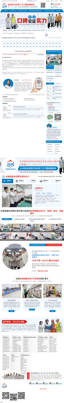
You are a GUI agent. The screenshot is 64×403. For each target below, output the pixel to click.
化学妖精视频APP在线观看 (17, 348)
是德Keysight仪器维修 (52, 348)
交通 (5, 356)
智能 (7, 358)
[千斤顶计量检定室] (11, 291)
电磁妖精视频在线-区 (50, 72)
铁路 (7, 356)
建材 (5, 358)
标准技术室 (32, 300)
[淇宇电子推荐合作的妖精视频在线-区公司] (49, 87)
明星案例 (4, 369)
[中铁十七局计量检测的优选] (49, 94)
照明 (8, 362)
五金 (3, 363)
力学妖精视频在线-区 (16, 33)
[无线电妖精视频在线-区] (54, 59)
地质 (7, 359)
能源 (8, 358)
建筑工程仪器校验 (41, 341)
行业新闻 (12, 358)
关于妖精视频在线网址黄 (32, 13)
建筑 (3, 358)
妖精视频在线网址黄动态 (15, 356)
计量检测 (23, 88)
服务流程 (22, 362)
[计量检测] (4, 5)
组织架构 (22, 359)
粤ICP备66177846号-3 (38, 400)
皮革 (5, 366)
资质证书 (22, 356)
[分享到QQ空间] (38, 54)
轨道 (3, 356)
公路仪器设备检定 (41, 340)
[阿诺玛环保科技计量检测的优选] (49, 90)
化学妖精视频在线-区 (23, 33)
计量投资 (25, 370)
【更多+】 (38, 109)
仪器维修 (58, 10)
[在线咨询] (27, 54)
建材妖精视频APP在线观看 (42, 348)
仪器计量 (56, 374)
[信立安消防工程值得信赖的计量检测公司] (7, 115)
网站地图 (1, 402)
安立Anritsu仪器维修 (52, 340)
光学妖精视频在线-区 (58, 76)
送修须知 (22, 363)
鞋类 (8, 365)
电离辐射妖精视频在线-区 (58, 73)
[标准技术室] (32, 291)
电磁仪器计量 (25, 341)
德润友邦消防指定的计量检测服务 (19, 106)
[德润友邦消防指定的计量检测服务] (7, 108)
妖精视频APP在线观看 (22, 10)
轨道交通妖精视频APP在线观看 (43, 347)
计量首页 (6, 10)
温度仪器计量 (25, 344)
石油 (8, 363)
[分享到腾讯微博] (41, 54)
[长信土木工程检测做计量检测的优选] (49, 97)
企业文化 (25, 359)
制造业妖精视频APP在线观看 (42, 351)
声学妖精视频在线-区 (50, 76)
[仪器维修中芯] (52, 291)
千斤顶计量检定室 (11, 300)
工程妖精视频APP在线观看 (49, 10)
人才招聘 (22, 370)
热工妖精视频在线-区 (9, 33)
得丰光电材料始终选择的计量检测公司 (9, 98)
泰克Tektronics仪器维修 (53, 351)
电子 (3, 362)
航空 (8, 356)
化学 (5, 359)
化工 (3, 365)
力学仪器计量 (25, 348)
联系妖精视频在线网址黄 (43, 13)
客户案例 (17, 13)
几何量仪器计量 (25, 347)
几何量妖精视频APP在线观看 (17, 340)
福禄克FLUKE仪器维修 (53, 341)
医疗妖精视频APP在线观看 (17, 351)
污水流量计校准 (25, 340)
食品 (7, 363)
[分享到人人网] (42, 54)
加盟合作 (22, 372)
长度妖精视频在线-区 (30, 33)
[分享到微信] (43, 54)
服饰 (7, 366)
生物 (3, 359)
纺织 (3, 366)
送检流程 (25, 362)
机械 (5, 363)
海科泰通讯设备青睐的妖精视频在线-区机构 (11, 94)
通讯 (60, 37)
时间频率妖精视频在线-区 (50, 79)
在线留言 (25, 372)
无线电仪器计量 (25, 351)
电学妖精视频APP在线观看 (17, 347)
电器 (7, 362)
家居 (5, 365)
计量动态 (23, 13)
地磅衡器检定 (15, 341)
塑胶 (8, 366)
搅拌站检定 (40, 344)
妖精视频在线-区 (13, 10)
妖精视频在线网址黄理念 (23, 366)
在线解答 (12, 359)
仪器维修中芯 (52, 300)
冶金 (8, 359)
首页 (54, 37)
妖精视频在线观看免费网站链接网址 (35, 10)
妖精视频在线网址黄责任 (23, 369)
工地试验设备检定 (15, 344)
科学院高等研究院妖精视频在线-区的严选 (38, 94)
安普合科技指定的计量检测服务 (29, 98)
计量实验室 (22, 358)
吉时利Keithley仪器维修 (53, 344)
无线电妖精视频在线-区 (50, 67)
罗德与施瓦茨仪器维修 (52, 347)
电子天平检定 (38, 61)
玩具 (7, 365)
